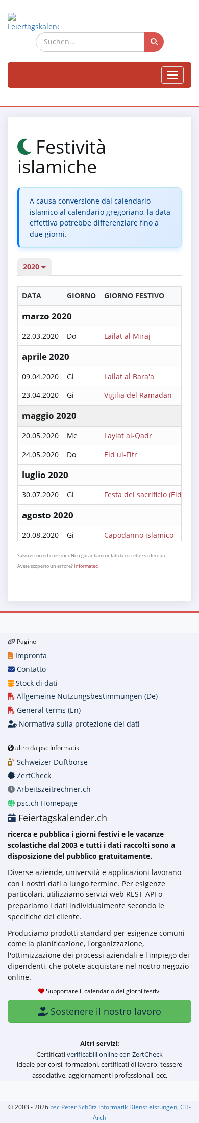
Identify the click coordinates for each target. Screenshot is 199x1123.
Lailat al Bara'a (129, 376)
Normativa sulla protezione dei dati (78, 724)
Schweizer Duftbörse (51, 762)
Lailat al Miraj (127, 336)
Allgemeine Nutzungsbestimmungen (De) (86, 696)
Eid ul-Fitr (120, 454)
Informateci (86, 566)
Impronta (30, 655)
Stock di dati (36, 683)
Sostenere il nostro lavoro (104, 1011)
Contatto (30, 669)
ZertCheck (33, 775)
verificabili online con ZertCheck (115, 1054)
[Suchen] (154, 42)
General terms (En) (48, 710)
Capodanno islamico (138, 535)
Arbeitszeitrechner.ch (53, 789)
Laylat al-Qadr (128, 435)
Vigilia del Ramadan (138, 395)
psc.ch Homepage (46, 803)
